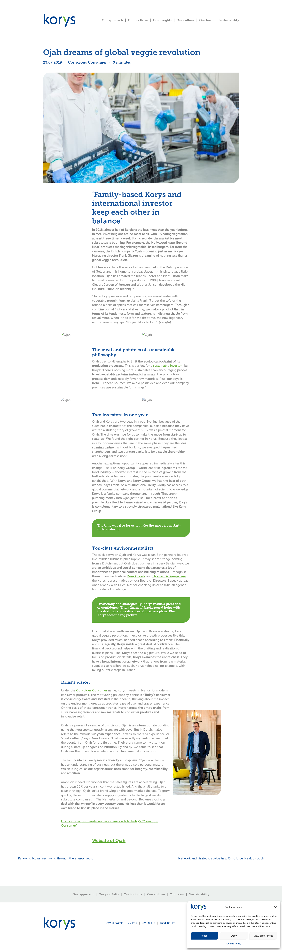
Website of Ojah (108, 841)
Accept (204, 935)
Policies (167, 923)
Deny (234, 935)
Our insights (162, 20)
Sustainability (229, 20)
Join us (148, 923)
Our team (206, 20)
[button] (275, 907)
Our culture (185, 20)
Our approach (112, 20)
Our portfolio (138, 20)
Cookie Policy (234, 943)
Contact (114, 923)
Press (132, 923)
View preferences (263, 935)
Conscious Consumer (91, 690)
